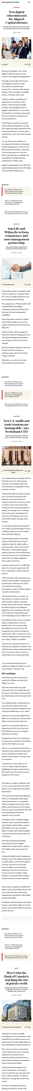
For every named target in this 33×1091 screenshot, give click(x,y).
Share (26, 64)
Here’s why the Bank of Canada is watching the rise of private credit (16, 212)
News (16, 968)
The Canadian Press (8, 284)
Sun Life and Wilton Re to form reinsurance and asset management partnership (14, 191)
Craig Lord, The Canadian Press (12, 1027)
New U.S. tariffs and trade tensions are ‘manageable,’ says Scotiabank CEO (14, 202)
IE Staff (5, 64)
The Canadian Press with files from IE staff (13, 471)
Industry (16, 7)
